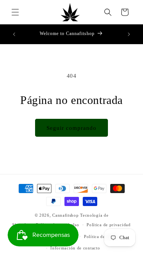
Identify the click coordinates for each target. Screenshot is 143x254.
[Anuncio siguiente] (129, 34)
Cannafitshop (65, 215)
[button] (15, 12)
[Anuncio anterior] (14, 34)
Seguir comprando (71, 128)
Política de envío (101, 236)
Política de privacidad (108, 224)
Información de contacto (75, 248)
